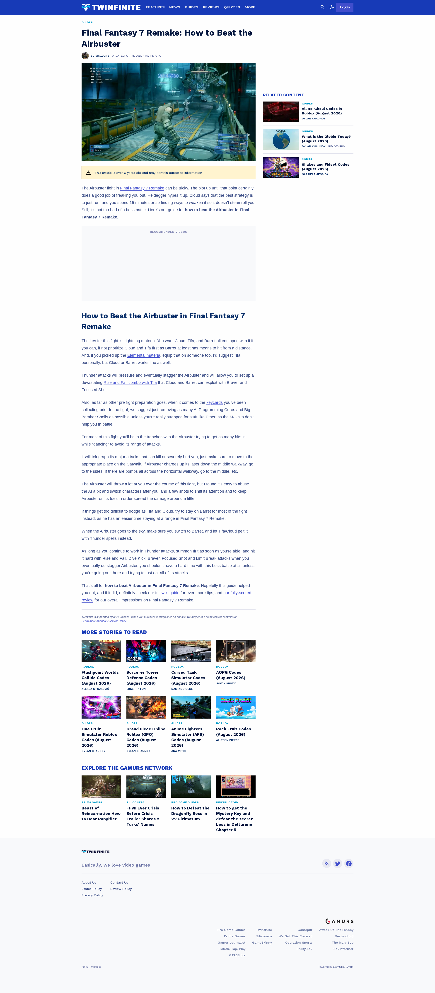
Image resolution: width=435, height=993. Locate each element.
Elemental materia (143, 355)
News (174, 7)
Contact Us (119, 882)
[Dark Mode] (331, 7)
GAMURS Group (343, 967)
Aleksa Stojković (95, 688)
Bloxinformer (343, 949)
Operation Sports (298, 942)
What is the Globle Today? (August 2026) (326, 138)
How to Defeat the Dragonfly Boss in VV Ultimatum (190, 813)
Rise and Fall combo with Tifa (130, 382)
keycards (214, 402)
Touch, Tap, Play (232, 949)
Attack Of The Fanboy (336, 930)
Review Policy (121, 889)
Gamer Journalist (231, 942)
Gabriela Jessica (315, 174)
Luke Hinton (136, 688)
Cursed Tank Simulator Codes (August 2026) (188, 677)
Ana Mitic (178, 751)
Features (155, 7)
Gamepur (305, 930)
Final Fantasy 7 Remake (142, 188)
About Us (89, 882)
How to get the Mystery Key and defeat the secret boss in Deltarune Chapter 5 (234, 819)
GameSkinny (262, 942)
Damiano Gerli (182, 688)
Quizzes (232, 7)
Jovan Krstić (226, 683)
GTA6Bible (237, 955)
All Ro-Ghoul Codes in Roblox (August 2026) (322, 111)
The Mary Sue (342, 942)
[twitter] (338, 863)
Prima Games (234, 936)
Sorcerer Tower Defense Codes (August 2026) (142, 677)
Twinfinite (264, 930)
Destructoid (344, 936)
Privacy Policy (92, 895)
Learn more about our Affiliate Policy (104, 621)
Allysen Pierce (227, 740)
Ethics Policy (92, 889)
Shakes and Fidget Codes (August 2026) (325, 166)
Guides (191, 7)
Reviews (211, 7)
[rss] (326, 863)
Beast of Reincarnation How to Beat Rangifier (101, 813)
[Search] (322, 7)
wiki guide (170, 593)
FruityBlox (304, 949)
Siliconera (264, 936)
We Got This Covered (295, 936)
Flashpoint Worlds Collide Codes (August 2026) (100, 677)
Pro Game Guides (231, 930)
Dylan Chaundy (93, 751)
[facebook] (348, 863)
